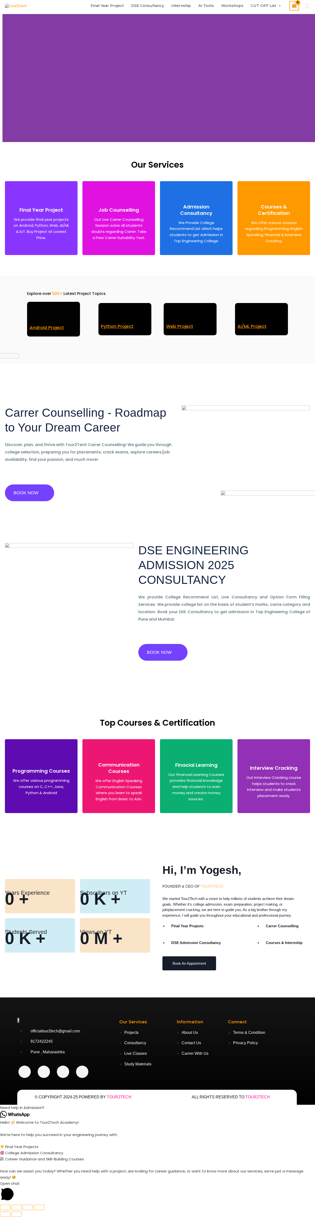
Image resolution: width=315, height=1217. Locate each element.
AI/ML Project (252, 326)
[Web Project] (172, 315)
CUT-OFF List (263, 5)
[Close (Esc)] (39, 1207)
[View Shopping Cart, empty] (294, 6)
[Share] (28, 1207)
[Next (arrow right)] (16, 1214)
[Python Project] (107, 315)
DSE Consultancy (147, 5)
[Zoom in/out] (5, 1207)
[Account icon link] (307, 6)
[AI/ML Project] (243, 315)
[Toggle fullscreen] (16, 1207)
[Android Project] (37, 315)
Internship (181, 5)
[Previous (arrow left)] (5, 1214)
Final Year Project (107, 5)
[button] (278, 6)
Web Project (179, 326)
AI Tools (206, 5)
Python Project (117, 326)
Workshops (232, 5)
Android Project (47, 327)
